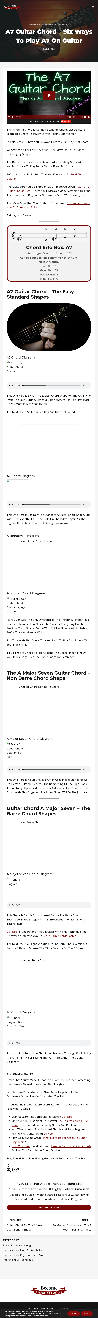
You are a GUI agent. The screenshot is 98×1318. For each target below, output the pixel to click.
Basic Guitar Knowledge (17, 1245)
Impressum (32, 1308)
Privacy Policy (65, 1308)
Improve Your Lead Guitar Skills (22, 1250)
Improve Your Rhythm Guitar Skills (48, 24)
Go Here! (49, 1133)
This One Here (21, 1146)
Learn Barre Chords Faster (59, 936)
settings (8, 1316)
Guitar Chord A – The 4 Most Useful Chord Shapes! (24, 1225)
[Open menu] (93, 7)
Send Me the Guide (49, 1207)
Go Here (12, 931)
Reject (86, 1313)
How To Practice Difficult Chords (71, 1146)
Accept (73, 1313)
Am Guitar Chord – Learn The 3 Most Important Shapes (72, 1225)
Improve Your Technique (18, 1259)
